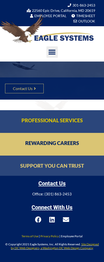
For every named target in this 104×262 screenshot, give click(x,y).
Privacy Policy (49, 236)
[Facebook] (38, 219)
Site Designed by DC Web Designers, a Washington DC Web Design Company (55, 246)
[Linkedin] (52, 219)
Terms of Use (29, 236)
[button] (52, 52)
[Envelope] (66, 219)
